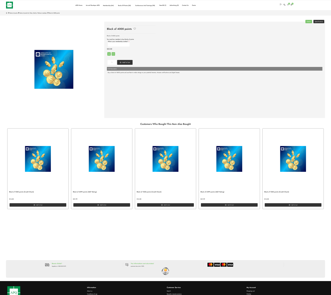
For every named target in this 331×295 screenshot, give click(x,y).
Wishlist (249, 294)
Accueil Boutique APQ (93, 5)
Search (169, 291)
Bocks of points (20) (124, 5)
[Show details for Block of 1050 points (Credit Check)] (293, 158)
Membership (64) (108, 5)
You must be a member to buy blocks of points (120, 39)
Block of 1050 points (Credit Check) (276, 192)
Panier (194, 5)
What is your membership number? (118, 41)
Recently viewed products (174, 294)
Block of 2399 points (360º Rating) (212, 192)
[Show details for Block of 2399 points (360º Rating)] (229, 158)
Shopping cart (251, 291)
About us (89, 291)
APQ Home (78, 5)
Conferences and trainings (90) (145, 5)
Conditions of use (92, 294)
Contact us (185, 5)
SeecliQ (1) (162, 5)
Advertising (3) (174, 5)
